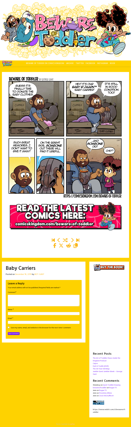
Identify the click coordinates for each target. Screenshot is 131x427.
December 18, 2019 (23, 274)
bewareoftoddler (99, 387)
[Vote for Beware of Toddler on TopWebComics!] (98, 402)
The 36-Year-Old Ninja (101, 368)
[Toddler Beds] (58, 240)
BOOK (112, 63)
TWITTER (80, 63)
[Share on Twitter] (61, 246)
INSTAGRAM (102, 63)
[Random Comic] (65, 240)
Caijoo (95, 363)
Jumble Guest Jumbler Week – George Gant (107, 373)
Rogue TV (113, 387)
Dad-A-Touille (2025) (101, 366)
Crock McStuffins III (106, 395)
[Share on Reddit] (68, 246)
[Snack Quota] (77, 240)
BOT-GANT (39, 274)
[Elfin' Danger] (72, 240)
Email (10, 318)
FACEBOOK (90, 63)
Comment (11, 292)
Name (10, 309)
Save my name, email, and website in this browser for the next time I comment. (41, 328)
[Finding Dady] (53, 240)
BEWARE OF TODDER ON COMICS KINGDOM (45, 63)
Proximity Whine (105, 393)
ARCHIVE (70, 63)
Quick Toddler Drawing (111, 385)
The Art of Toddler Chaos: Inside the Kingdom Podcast (106, 359)
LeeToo (72, 424)
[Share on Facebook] (54, 246)
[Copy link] (76, 246)
